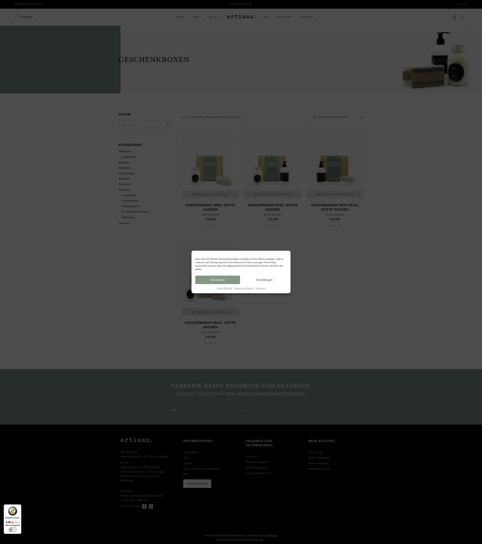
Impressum (260, 288)
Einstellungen (264, 279)
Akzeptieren (217, 279)
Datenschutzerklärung (244, 288)
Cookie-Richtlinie (224, 288)
